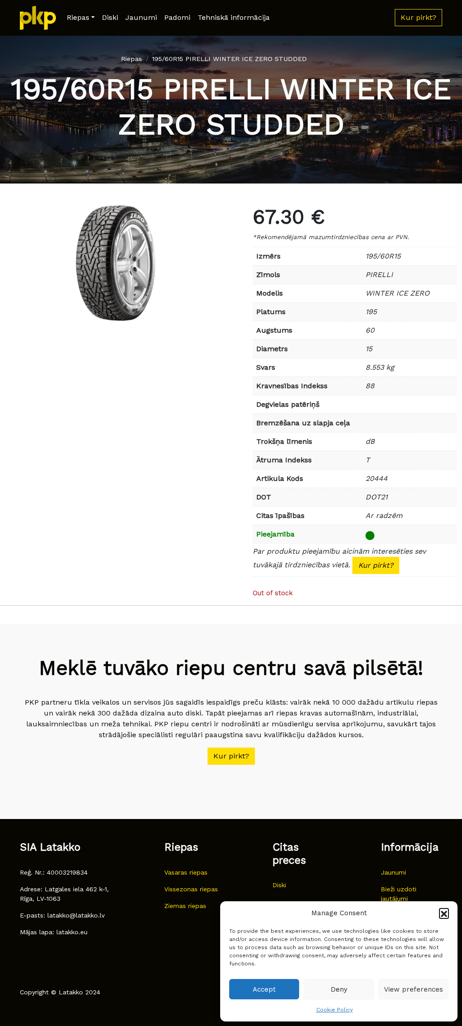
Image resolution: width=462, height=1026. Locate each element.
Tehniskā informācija (234, 17)
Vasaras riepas (186, 872)
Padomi (177, 17)
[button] (443, 913)
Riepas (78, 17)
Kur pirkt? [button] (418, 17)
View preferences (413, 989)
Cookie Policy (334, 1010)
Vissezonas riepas (191, 889)
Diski (110, 17)
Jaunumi (141, 17)
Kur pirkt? (375, 565)
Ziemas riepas (185, 905)
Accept (264, 989)
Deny (339, 989)
